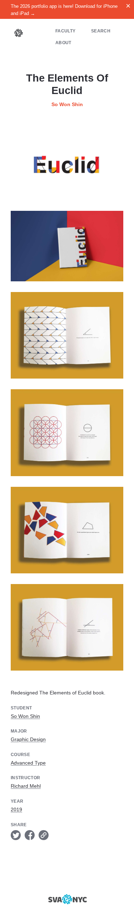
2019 (16, 809)
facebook (30, 835)
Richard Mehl (26, 786)
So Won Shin (67, 104)
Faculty (65, 30)
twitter (16, 835)
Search (100, 30)
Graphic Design (28, 739)
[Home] (18, 34)
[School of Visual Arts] (67, 899)
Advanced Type (28, 763)
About (63, 42)
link (44, 835)
